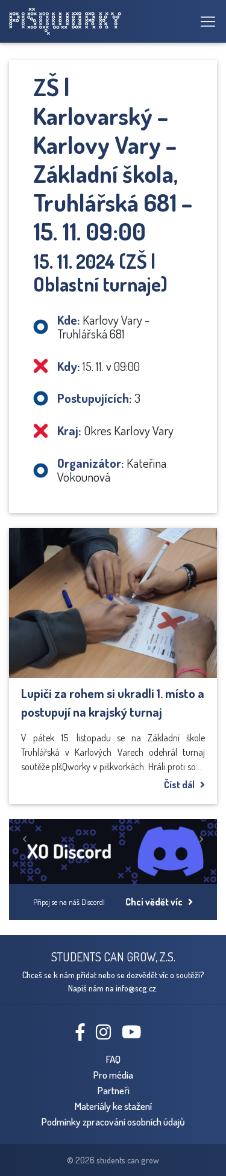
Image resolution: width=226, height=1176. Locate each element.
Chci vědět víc (156, 902)
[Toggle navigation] (204, 21)
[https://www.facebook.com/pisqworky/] (85, 1034)
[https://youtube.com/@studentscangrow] (136, 1034)
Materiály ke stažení (113, 1105)
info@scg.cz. (137, 987)
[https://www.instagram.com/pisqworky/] (108, 1034)
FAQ (113, 1058)
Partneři (113, 1090)
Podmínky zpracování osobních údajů (113, 1121)
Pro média (113, 1074)
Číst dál (182, 785)
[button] (24, 839)
